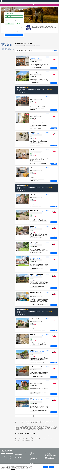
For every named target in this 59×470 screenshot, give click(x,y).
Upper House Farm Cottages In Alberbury (8, 49)
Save (47, 96)
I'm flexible (18, 23)
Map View (55, 50)
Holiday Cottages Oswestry (6, 47)
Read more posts (47, 459)
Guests (6, 18)
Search (14, 34)
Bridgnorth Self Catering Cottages (7, 44)
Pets (15, 18)
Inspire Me (31, 462)
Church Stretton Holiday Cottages (7, 45)
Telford (16, 441)
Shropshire (47, 421)
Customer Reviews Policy (33, 458)
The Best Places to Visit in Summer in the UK (50, 456)
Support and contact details (34, 452)
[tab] (9, 24)
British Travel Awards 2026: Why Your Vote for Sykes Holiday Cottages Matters (50, 458)
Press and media (32, 463)
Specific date (10, 23)
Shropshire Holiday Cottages (5, 43)
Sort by (17, 50)
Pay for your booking (33, 459)
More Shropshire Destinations (6, 50)
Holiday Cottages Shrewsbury (6, 48)
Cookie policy (32, 454)
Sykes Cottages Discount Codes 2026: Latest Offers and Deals (50, 454)
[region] (29, 467)
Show (27, 50)
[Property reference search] (11, 3)
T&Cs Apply (29, 5)
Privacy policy (32, 453)
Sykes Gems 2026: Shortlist (48, 452)
